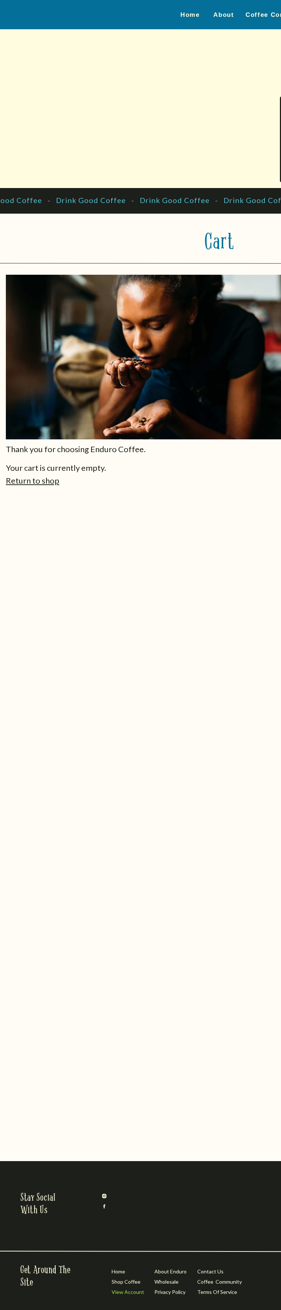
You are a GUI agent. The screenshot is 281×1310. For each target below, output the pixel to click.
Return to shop (32, 480)
